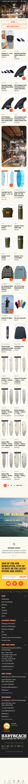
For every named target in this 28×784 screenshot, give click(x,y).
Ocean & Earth (18, 190)
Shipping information (8, 623)
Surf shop (8, 11)
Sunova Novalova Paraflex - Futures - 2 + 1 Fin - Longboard (20, 412)
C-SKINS (4, 315)
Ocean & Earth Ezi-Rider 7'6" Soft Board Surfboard (19, 193)
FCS (15, 83)
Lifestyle (4, 613)
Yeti (3, 223)
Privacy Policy (6, 640)
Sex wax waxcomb (19, 318)
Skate (3, 607)
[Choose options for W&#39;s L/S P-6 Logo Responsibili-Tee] (24, 279)
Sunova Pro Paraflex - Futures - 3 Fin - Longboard (20, 380)
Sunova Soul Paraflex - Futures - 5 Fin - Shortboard (20, 443)
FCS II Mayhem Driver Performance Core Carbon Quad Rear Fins (7, 118)
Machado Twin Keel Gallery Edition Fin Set (20, 55)
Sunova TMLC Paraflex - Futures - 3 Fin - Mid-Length (7, 443)
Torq (3, 190)
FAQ (3, 632)
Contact (4, 635)
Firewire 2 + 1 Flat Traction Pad (7, 54)
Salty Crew (17, 344)
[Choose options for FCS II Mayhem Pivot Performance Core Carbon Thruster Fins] (24, 110)
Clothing (4, 610)
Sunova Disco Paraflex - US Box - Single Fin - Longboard (7, 412)
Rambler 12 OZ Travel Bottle (18, 257)
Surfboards (5, 599)
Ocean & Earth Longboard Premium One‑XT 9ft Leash (7, 348)
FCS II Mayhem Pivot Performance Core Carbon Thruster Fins (20, 118)
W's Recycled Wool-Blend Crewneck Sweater (7, 287)
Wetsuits (4, 605)
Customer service (9, 620)
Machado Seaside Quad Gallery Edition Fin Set (7, 87)
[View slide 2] (13, 555)
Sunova (4, 376)
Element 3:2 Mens (7, 318)
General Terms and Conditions (11, 637)
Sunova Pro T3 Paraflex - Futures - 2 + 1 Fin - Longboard (7, 380)
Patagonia (4, 284)
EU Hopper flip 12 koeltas (7, 226)
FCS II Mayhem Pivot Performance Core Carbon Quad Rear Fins (20, 87)
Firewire (4, 51)
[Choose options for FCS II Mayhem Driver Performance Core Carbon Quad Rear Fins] (11, 110)
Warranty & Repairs (8, 629)
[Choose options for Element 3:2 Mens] (11, 311)
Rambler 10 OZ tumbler (6, 257)
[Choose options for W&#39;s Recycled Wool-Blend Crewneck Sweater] (11, 279)
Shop (3, 596)
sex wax (16, 315)
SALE (3, 616)
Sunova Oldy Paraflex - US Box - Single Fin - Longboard (7, 475)
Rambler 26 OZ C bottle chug (19, 226)
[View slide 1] (12, 555)
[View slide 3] (14, 555)
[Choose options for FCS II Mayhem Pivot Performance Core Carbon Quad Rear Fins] (24, 78)
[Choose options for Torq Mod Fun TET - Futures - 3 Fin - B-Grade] (11, 185)
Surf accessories (7, 602)
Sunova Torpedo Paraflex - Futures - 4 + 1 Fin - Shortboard (20, 475)
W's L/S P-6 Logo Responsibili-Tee (19, 287)
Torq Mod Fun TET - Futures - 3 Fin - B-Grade (7, 193)
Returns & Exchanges (8, 626)
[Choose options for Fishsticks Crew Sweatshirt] (24, 339)
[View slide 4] (15, 555)
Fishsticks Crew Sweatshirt (19, 347)
